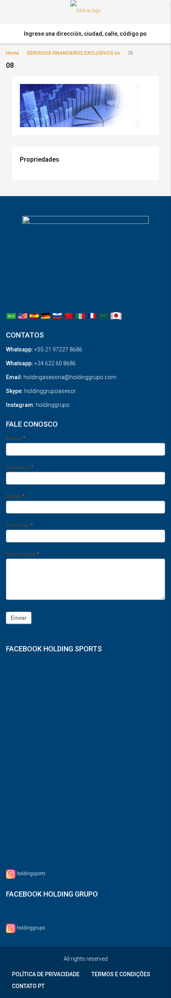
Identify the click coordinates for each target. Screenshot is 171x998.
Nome (15, 438)
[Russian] (57, 316)
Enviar (19, 617)
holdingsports (31, 873)
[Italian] (80, 316)
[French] (92, 316)
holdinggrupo (31, 928)
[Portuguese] (11, 316)
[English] (22, 316)
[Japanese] (116, 316)
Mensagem (22, 554)
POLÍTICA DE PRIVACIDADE (46, 974)
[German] (46, 316)
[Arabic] (103, 316)
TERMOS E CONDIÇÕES (120, 974)
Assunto (19, 525)
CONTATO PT (28, 986)
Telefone (19, 467)
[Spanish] (34, 316)
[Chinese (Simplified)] (69, 316)
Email (15, 496)
